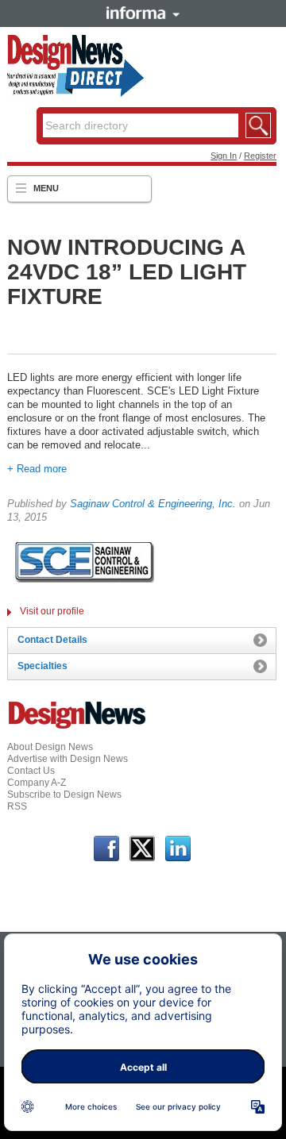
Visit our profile (52, 611)
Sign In (224, 155)
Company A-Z (36, 782)
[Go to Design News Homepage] (77, 727)
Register (260, 155)
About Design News (50, 746)
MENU (46, 188)
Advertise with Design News (67, 758)
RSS (17, 806)
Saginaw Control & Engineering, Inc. (153, 504)
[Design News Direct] (75, 93)
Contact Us (31, 770)
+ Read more (37, 469)
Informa (143, 12)
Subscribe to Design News (64, 794)
